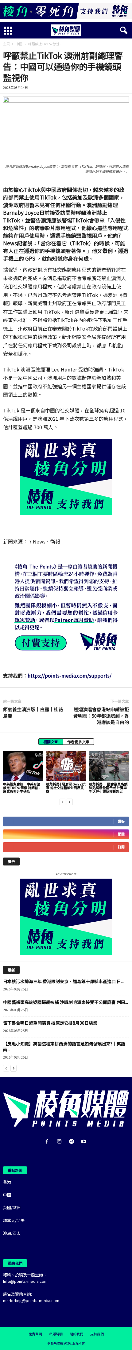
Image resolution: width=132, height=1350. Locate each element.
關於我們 (76, 1333)
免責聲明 (35, 1333)
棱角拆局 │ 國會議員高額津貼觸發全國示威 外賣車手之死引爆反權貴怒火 (108, 787)
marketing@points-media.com (31, 1300)
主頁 (6, 43)
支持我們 (97, 1333)
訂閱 (121, 847)
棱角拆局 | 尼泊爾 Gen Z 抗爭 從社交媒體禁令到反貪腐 (66, 787)
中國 (19, 43)
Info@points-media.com (25, 1281)
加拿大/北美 (14, 1220)
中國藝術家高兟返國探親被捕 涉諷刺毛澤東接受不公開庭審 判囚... (65, 1002)
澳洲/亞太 (12, 1233)
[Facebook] (48, 1142)
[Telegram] (73, 1142)
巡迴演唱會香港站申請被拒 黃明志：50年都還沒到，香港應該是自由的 (101, 715)
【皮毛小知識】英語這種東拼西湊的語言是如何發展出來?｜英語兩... (64, 1046)
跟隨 (121, 834)
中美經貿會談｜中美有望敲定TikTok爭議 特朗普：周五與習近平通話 (22, 787)
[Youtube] (84, 1142)
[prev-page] (62, 801)
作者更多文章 (78, 741)
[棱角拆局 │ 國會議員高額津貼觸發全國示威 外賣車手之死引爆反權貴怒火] (109, 766)
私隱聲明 (56, 1333)
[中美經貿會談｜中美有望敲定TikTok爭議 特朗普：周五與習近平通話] (23, 766)
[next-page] (70, 801)
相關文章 (50, 741)
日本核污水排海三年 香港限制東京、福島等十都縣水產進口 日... (63, 981)
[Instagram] (60, 1142)
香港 (7, 1182)
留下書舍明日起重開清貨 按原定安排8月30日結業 (50, 1023)
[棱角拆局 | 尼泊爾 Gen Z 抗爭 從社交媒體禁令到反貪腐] (66, 766)
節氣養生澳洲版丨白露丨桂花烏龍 (33, 712)
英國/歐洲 (12, 1207)
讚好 (121, 821)
